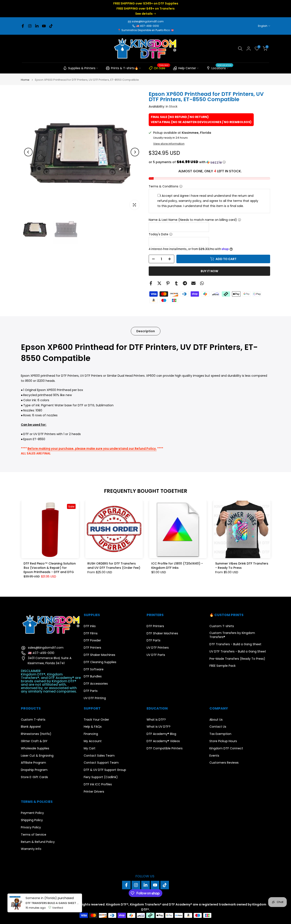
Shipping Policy (32, 820)
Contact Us (217, 727)
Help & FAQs (93, 727)
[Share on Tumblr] (176, 283)
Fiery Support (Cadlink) (101, 777)
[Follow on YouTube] (44, 26)
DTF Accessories (96, 684)
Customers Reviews (224, 763)
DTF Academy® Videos (163, 741)
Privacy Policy (31, 827)
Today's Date (158, 234)
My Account (93, 741)
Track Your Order (96, 720)
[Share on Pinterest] (168, 283)
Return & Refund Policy (38, 842)
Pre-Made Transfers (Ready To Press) (237, 659)
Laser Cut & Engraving (37, 756)
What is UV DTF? (158, 727)
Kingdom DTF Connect (226, 748)
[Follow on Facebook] (23, 26)
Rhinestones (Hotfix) (36, 734)
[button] (209, 162)
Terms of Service (33, 835)
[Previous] (28, 152)
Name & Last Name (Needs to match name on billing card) (193, 220)
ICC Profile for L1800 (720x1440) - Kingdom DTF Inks (176, 565)
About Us (216, 720)
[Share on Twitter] (159, 283)
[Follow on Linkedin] (37, 26)
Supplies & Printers (81, 68)
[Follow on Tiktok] (51, 26)
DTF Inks (90, 626)
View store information (168, 144)
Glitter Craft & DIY (34, 741)
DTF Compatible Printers (165, 748)
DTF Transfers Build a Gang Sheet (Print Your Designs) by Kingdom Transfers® (53, 903)
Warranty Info (31, 849)
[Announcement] (145, 8)
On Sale (161, 67)
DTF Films (91, 633)
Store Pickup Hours (223, 741)
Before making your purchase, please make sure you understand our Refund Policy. (92, 448)
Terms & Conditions (163, 186)
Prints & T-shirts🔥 (124, 68)
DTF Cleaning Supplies (100, 662)
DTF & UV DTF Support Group (105, 770)
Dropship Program (34, 770)
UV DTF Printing (95, 698)
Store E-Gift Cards (34, 777)
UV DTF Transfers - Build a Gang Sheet (237, 652)
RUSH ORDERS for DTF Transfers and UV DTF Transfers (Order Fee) (113, 565)
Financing (91, 734)
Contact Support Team (101, 763)
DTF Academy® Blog (161, 734)
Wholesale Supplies (35, 748)
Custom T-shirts (221, 626)
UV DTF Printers (158, 648)
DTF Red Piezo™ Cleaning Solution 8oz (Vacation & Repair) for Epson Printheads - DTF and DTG (49, 567)
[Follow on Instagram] (30, 26)
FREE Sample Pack (222, 666)
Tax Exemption (220, 734)
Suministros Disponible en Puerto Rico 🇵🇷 (147, 30)
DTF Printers (92, 648)
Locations (222, 67)
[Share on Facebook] (151, 283)
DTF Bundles (93, 676)
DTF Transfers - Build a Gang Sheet (235, 644)
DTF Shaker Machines (99, 655)
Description (145, 331)
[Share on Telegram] (185, 283)
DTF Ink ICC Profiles (98, 784)
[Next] (135, 152)
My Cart (89, 748)
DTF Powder (92, 640)
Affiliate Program (33, 763)
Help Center (187, 68)
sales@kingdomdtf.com (148, 21)
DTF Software (94, 669)
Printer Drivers (94, 792)
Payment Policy (32, 813)
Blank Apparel (31, 727)
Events (214, 756)
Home (25, 79)
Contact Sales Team (99, 756)
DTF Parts (91, 691)
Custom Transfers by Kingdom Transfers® (232, 635)
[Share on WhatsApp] (202, 283)
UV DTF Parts (156, 655)
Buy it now (209, 271)
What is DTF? (156, 720)
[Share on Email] (193, 283)
